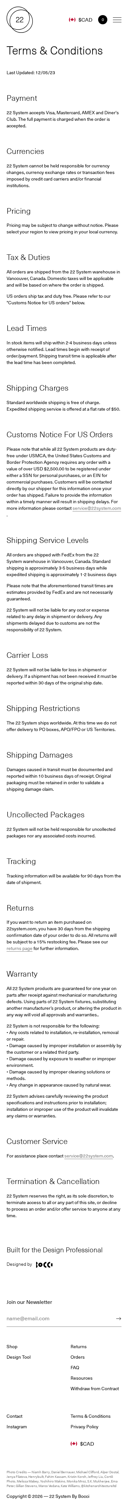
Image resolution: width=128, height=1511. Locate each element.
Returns (79, 1346)
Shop (12, 1346)
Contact (14, 1416)
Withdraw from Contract (95, 1388)
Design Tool (19, 1357)
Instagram (17, 1426)
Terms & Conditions (91, 1416)
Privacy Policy (84, 1426)
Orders (78, 1357)
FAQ (75, 1367)
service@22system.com (97, 508)
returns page (19, 948)
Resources (82, 1378)
